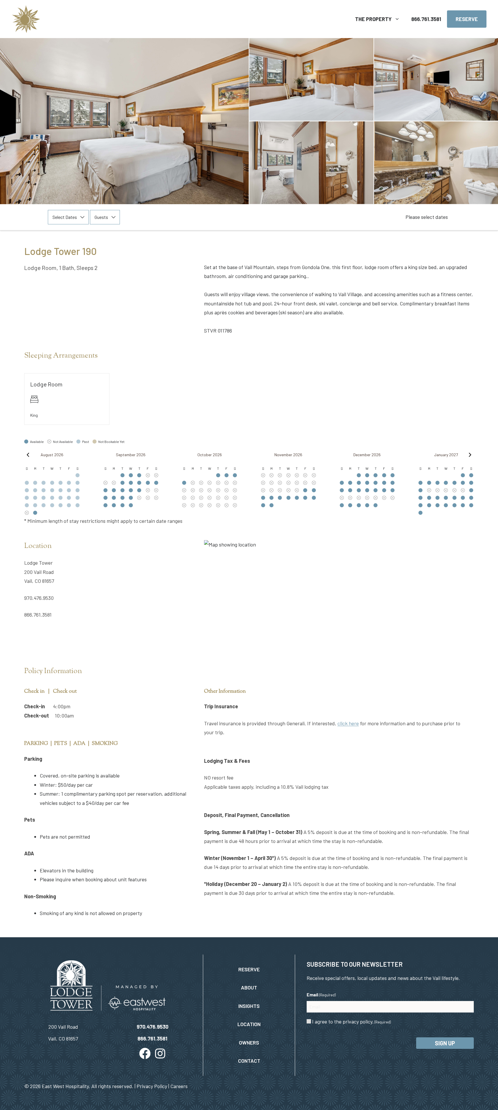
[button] (145, 1053)
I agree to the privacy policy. (351, 1021)
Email (321, 994)
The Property (373, 19)
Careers (179, 1086)
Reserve (467, 19)
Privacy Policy (152, 1086)
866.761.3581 (426, 19)
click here (348, 723)
